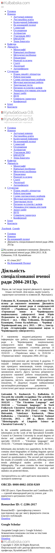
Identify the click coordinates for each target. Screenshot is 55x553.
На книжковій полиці (24, 25)
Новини (11, 14)
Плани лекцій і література (26, 74)
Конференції (19, 101)
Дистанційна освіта (23, 19)
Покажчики (19, 57)
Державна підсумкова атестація (29, 90)
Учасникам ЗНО (22, 36)
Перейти (5, 498)
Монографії (19, 49)
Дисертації (19, 66)
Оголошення (20, 30)
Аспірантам (19, 33)
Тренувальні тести (23, 85)
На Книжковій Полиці (19, 263)
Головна (11, 11)
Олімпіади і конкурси (24, 98)
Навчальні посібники (24, 52)
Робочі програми (22, 77)
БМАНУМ (18, 38)
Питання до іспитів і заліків (27, 87)
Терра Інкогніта (21, 41)
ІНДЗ (16, 96)
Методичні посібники (24, 55)
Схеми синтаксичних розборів (29, 79)
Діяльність (12, 47)
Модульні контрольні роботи (28, 82)
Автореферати (20, 68)
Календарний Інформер (25, 22)
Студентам (12, 71)
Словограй (19, 27)
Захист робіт (19, 93)
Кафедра (11, 44)
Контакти (12, 107)
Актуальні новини (23, 16)
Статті (16, 63)
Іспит (10, 104)
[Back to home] (15, 3)
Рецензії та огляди (22, 60)
